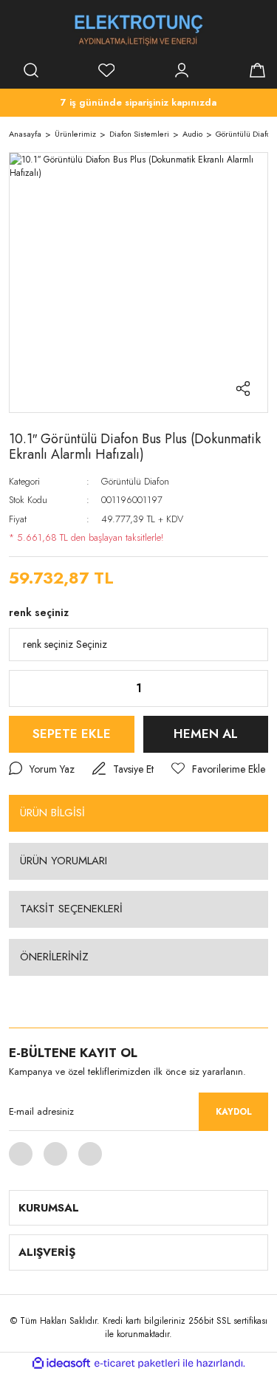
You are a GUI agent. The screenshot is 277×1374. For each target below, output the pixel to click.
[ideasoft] (61, 1363)
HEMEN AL (206, 733)
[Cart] (257, 70)
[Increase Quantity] (245, 688)
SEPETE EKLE (72, 733)
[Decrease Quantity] (32, 688)
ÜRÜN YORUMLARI (63, 860)
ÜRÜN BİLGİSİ (52, 812)
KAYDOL (234, 1111)
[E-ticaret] (137, 1363)
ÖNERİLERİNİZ (54, 957)
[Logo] (138, 29)
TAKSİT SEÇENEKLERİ (71, 908)
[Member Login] (182, 70)
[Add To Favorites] (218, 769)
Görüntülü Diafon (135, 481)
